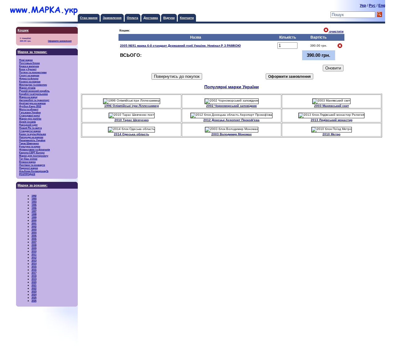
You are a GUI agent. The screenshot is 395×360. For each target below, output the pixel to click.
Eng (381, 5)
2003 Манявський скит (331, 105)
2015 (33, 266)
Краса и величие (29, 66)
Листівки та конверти (32, 164)
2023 (33, 291)
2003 (33, 229)
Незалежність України (32, 140)
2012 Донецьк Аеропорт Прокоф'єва (231, 120)
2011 (33, 254)
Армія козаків (27, 121)
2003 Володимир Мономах (231, 134)
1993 (33, 198)
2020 (33, 282)
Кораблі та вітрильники (33, 93)
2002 (33, 226)
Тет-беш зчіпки (28, 158)
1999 (33, 217)
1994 (33, 201)
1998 (33, 214)
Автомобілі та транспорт (34, 100)
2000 (33, 220)
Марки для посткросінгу (33, 155)
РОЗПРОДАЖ (27, 174)
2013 (33, 260)
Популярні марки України (231, 87)
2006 (33, 239)
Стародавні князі (29, 115)
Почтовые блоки (29, 63)
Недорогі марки (28, 168)
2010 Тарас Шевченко (131, 120)
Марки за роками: (33, 185)
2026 (33, 300)
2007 (33, 242)
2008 (33, 245)
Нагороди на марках (31, 137)
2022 (33, 288)
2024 (33, 294)
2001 (33, 223)
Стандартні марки (30, 130)
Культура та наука (29, 146)
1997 (33, 211)
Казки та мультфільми (32, 134)
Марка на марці (28, 96)
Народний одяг (28, 124)
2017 (33, 272)
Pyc (372, 5)
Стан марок (89, 17)
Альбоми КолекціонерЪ (33, 171)
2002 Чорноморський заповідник (231, 105)
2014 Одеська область (131, 134)
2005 (33, 235)
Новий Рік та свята (30, 127)
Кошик (23, 30)
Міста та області (28, 109)
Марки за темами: (32, 52)
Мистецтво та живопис (33, 84)
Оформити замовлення (60, 41)
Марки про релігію (30, 118)
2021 (33, 285)
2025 (33, 297)
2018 (33, 276)
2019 (33, 279)
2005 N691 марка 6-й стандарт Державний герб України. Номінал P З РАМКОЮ (180, 45)
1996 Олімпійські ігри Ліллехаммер (131, 105)
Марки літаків (27, 87)
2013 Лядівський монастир (331, 120)
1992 (33, 195)
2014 (33, 263)
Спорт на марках (29, 75)
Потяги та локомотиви (33, 72)
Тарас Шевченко (29, 143)
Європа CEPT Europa (31, 152)
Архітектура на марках (32, 103)
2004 (33, 232)
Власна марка (27, 161)
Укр (363, 5)
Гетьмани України (30, 112)
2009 (33, 248)
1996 (33, 208)
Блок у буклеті (27, 69)
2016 (33, 269)
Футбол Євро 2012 (30, 106)
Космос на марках (29, 81)
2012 (33, 257)
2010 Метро (331, 134)
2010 (33, 251)
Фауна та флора (28, 78)
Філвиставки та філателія (34, 149)
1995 (33, 205)
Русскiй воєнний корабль (34, 90)
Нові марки (26, 59)
